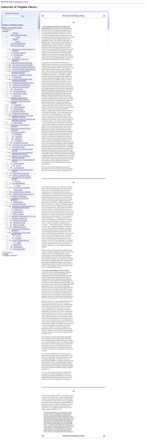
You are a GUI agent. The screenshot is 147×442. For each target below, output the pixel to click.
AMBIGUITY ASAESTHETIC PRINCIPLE (23, 67)
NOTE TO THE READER (17, 46)
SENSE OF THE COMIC (19, 196)
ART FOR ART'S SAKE (19, 91)
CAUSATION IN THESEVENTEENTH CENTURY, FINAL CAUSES (22, 153)
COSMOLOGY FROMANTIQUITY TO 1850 (23, 216)
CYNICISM (18, 238)
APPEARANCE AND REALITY (21, 87)
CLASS (18, 185)
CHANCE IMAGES (18, 168)
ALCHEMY (17, 57)
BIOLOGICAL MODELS (19, 132)
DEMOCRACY (17, 245)
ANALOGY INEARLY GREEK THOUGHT (23, 69)
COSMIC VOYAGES (18, 214)
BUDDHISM (18, 134)
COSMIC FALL (18, 210)
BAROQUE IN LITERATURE (20, 113)
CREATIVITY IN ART (19, 223)
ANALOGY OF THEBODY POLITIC (21, 75)
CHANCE (18, 165)
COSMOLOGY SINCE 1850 (19, 218)
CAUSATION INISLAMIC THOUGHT (23, 145)
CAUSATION (18, 140)
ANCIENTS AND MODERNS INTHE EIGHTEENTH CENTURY (22, 80)
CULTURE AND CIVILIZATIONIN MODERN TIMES (21, 233)
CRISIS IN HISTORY (19, 225)
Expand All (14, 255)
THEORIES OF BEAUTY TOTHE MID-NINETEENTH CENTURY (22, 116)
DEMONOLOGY (18, 247)
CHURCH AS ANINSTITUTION (21, 175)
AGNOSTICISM (18, 55)
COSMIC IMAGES (17, 212)
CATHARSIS (18, 138)
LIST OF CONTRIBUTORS (18, 43)
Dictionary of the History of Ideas (13, 25)
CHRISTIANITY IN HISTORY (20, 173)
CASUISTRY (18, 136)
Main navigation (23, 1)
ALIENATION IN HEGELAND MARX (21, 63)
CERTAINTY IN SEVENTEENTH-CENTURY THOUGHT (21, 157)
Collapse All (7, 255)
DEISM (19, 243)
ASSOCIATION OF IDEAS (19, 93)
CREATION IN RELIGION (19, 220)
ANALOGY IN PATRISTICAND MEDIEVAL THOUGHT (20, 72)
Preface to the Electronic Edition (18, 35)
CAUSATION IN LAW (18, 147)
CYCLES (18, 236)
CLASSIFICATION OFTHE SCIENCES (23, 194)
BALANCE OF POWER (18, 111)
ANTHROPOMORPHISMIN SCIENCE (23, 83)
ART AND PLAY (18, 89)
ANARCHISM (18, 77)
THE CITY (17, 181)
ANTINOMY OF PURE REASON (21, 85)
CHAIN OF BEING (18, 163)
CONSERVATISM (18, 202)
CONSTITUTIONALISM (19, 204)
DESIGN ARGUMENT (19, 249)
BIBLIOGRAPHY (18, 190)
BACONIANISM (18, 109)
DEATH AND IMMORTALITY (20, 240)
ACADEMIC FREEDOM (19, 53)
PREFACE (15, 39)
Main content (14, 1)
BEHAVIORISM (17, 123)
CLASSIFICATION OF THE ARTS (21, 192)
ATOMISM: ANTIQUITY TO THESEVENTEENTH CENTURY (20, 98)
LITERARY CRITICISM (19, 227)
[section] (17, 37)
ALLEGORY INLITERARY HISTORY (22, 65)
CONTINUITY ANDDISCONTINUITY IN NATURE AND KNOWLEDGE (23, 207)
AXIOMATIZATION (19, 107)
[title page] (15, 33)
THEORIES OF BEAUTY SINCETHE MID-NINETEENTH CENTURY (24, 120)
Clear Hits (5, 31)
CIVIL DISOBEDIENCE (18, 183)
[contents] (17, 41)
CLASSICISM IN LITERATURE (21, 188)
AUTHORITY (17, 105)
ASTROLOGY (17, 96)
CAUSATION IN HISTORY (20, 143)
